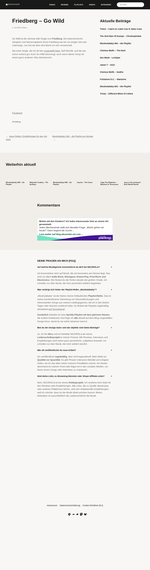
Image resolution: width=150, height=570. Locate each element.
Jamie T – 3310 (107, 65)
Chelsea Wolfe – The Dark (113, 50)
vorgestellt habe (52, 51)
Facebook (17, 113)
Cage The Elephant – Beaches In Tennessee (109, 183)
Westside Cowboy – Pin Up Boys (39, 183)
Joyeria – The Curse (84, 182)
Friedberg (17, 122)
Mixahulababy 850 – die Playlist (15, 183)
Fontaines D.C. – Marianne (113, 79)
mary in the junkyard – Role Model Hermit (133, 183)
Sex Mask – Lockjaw (110, 57)
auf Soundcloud (57, 309)
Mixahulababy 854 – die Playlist (115, 43)
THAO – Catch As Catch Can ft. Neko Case (121, 29)
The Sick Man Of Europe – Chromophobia (120, 36)
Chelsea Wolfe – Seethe (111, 72)
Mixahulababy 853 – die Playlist (115, 86)
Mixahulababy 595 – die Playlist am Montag (72, 136)
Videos (24, 28)
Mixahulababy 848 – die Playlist (62, 183)
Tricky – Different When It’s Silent (116, 94)
